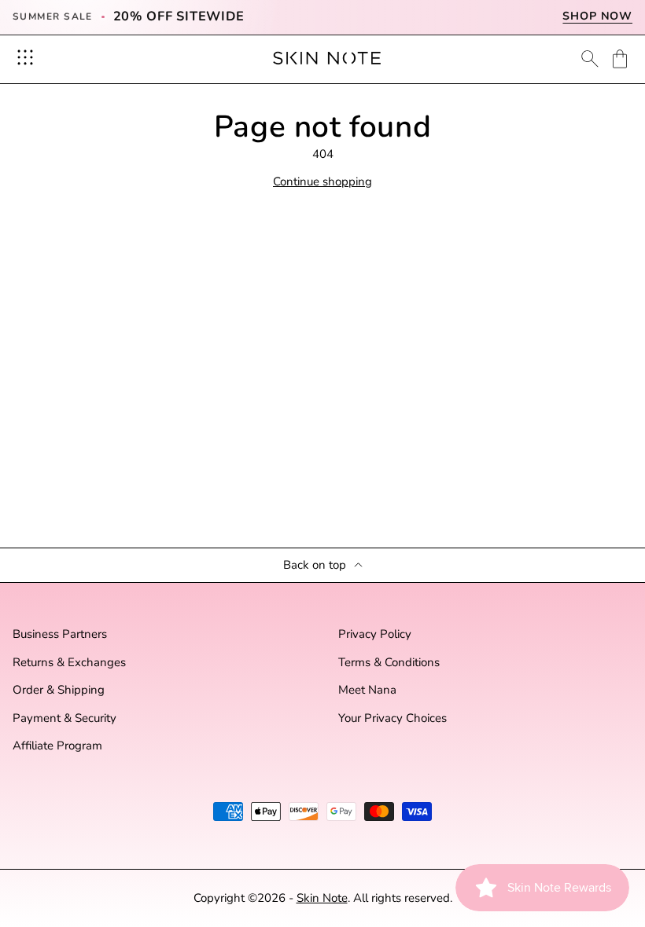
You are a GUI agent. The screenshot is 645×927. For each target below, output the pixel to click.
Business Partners (60, 634)
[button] (619, 58)
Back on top (314, 565)
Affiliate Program (57, 745)
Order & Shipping (59, 690)
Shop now (597, 16)
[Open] (25, 57)
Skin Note (322, 898)
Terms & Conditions (389, 662)
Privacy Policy (374, 634)
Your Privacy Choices (392, 718)
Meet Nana (367, 690)
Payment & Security (64, 718)
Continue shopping (322, 181)
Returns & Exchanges (69, 662)
